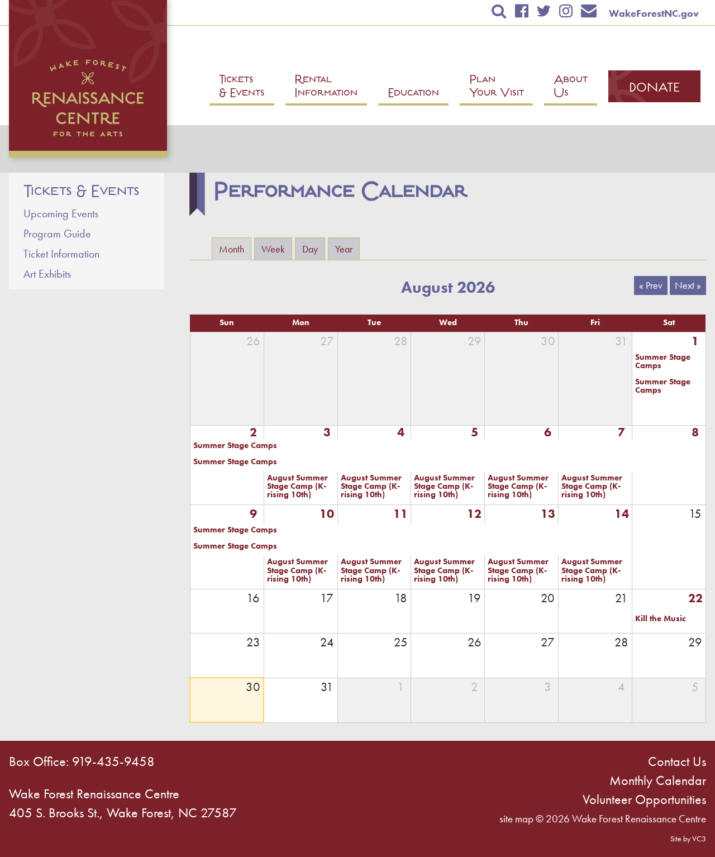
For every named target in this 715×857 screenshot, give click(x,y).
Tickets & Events (81, 191)
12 (474, 514)
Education (413, 94)
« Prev (650, 285)
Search (499, 11)
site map (516, 819)
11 (400, 514)
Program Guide (57, 233)
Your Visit (496, 88)
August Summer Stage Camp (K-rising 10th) (297, 486)
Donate (654, 88)
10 (327, 514)
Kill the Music (660, 619)
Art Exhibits (47, 273)
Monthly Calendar (657, 780)
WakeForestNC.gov (654, 13)
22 (695, 598)
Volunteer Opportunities (644, 799)
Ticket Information (61, 253)
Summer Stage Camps (662, 361)
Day (310, 248)
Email (589, 11)
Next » (688, 285)
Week (273, 248)
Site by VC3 (688, 839)
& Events (242, 88)
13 (548, 514)
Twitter (543, 11)
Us (571, 88)
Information (326, 88)
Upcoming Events (60, 213)
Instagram (565, 11)
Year (343, 248)
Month (235, 248)
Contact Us (677, 761)
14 (621, 514)
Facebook (521, 11)
